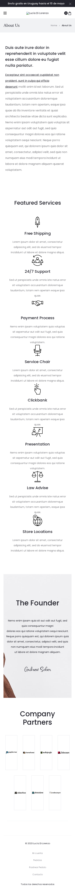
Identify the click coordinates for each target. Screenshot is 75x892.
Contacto (37, 874)
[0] (70, 13)
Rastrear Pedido (37, 867)
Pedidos (37, 860)
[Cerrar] (70, 4)
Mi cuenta (37, 853)
